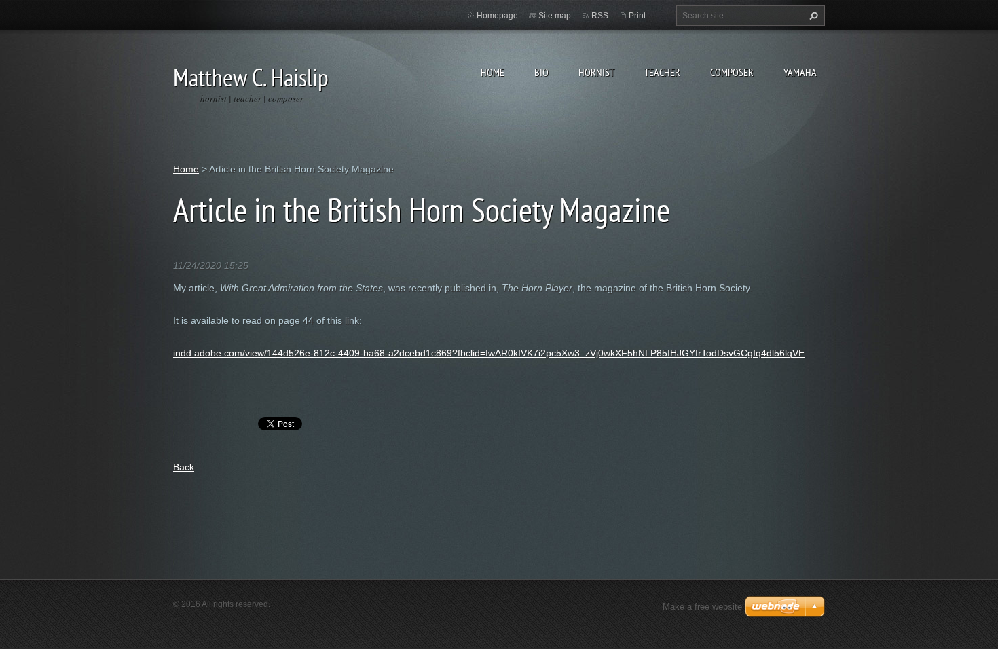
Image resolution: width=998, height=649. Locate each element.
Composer (732, 72)
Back (183, 467)
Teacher (662, 72)
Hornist (596, 72)
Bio (541, 72)
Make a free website (702, 606)
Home (492, 72)
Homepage (497, 15)
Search (812, 15)
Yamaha (800, 72)
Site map (554, 15)
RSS (599, 15)
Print (637, 15)
